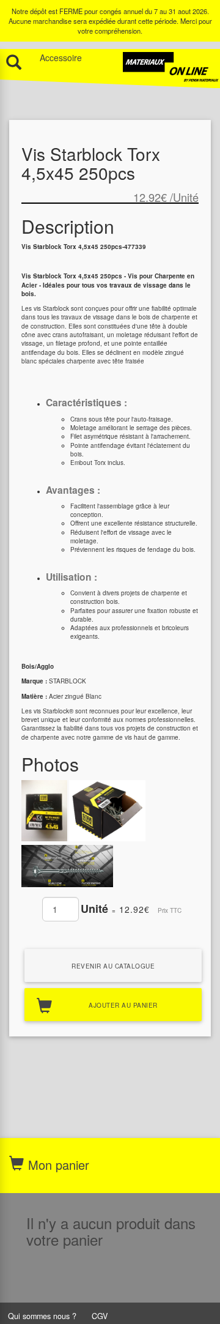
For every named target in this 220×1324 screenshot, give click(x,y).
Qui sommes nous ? (42, 1316)
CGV (100, 1316)
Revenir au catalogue (113, 966)
